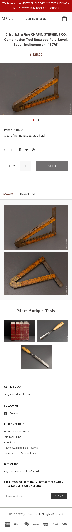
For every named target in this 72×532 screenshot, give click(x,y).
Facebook (15, 413)
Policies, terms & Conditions (20, 453)
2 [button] (38, 120)
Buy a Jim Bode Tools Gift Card (21, 471)
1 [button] (33, 120)
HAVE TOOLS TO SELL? (16, 431)
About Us (9, 442)
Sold (52, 166)
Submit (59, 496)
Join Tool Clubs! (13, 437)
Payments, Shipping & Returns (21, 447)
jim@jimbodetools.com (17, 394)
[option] (36, 89)
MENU (7, 18)
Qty (12, 166)
